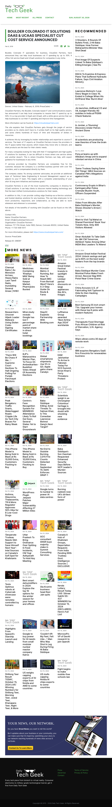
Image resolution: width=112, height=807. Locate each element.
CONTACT (49, 17)
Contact (61, 775)
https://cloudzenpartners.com (46, 123)
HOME (9, 17)
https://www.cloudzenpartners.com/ (48, 232)
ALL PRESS (37, 17)
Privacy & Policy (81, 773)
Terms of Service (81, 770)
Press (60, 770)
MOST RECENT (22, 17)
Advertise (62, 773)
